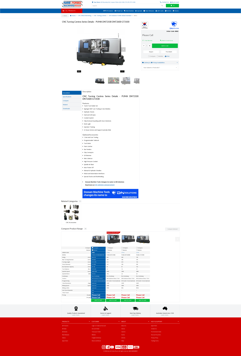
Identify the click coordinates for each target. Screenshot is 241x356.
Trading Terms (155, 340)
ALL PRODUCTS (70, 11)
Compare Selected (172, 229)
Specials (139, 11)
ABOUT (123, 321)
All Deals (64, 328)
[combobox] (160, 67)
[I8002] (101, 49)
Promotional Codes (156, 331)
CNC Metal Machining (84, 15)
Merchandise (130, 11)
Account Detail (95, 328)
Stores (176, 11)
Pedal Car (119, 11)
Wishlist (94, 334)
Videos (64, 337)
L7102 (108, 252)
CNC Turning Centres (100, 15)
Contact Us (154, 328)
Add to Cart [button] (164, 46)
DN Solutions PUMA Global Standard (120, 15)
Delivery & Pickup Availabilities (154, 62)
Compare (66, 101)
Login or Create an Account (99, 325)
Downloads (66, 108)
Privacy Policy (154, 337)
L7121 (137, 252)
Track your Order (96, 331)
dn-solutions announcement (105, 185)
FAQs (122, 340)
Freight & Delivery (96, 337)
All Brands (64, 331)
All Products (65, 325)
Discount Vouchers (156, 334)
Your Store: (96, 2)
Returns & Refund (96, 340)
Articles (169, 11)
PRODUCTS (65, 321)
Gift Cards (160, 11)
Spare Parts (65, 340)
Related (65, 104)
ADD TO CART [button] (98, 300)
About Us (123, 325)
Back (65, 15)
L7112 (122, 252)
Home (74, 15)
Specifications (67, 97)
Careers (123, 331)
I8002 (93, 252)
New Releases (149, 11)
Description (66, 93)
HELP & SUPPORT (156, 321)
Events (123, 334)
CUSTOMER (95, 321)
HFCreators (109, 11)
